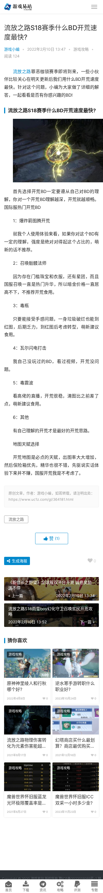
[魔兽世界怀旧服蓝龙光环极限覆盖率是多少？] (27, 776)
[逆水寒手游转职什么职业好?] (75, 663)
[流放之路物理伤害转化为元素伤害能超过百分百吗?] (27, 719)
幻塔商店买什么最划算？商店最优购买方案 (75, 744)
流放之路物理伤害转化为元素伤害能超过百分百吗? (26, 744)
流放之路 (22, 71)
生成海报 (19, 560)
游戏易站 (37, 879)
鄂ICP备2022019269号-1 (77, 879)
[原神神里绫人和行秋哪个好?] (27, 663)
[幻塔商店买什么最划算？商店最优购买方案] (75, 719)
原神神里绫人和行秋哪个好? (26, 686)
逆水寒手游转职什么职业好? (75, 686)
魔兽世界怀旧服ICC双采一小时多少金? (74, 799)
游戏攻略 (81, 49)
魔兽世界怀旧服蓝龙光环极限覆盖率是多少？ (26, 800)
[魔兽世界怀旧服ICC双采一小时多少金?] (75, 776)
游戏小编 (12, 49)
